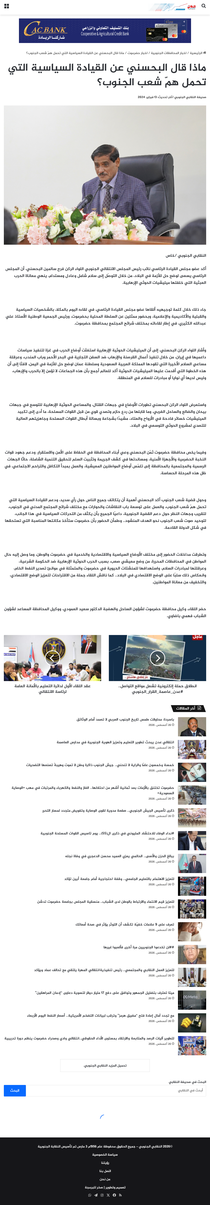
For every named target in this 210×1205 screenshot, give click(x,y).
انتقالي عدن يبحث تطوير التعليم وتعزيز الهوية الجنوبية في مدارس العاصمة (115, 742)
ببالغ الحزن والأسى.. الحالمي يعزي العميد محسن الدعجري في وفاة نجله (119, 856)
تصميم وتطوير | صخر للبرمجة (105, 1187)
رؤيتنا (105, 1163)
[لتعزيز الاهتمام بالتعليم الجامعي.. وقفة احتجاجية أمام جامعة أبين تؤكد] (192, 886)
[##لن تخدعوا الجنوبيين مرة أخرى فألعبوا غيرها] (192, 954)
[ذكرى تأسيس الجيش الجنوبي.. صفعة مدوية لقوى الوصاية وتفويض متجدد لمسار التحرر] (192, 817)
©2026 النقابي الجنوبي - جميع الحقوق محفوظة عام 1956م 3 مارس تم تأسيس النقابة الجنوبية (105, 1146)
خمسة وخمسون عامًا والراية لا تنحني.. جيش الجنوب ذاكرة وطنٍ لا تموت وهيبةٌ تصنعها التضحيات (100, 765)
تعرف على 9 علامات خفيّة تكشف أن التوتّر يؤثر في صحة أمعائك (125, 925)
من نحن (105, 1179)
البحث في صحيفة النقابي (187, 1082)
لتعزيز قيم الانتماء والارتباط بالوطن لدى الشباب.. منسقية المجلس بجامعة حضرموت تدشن (105, 902)
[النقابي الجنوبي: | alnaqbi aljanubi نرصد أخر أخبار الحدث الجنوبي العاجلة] (173, 7)
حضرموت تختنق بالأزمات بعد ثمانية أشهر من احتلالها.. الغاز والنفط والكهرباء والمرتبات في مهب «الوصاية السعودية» (93, 790)
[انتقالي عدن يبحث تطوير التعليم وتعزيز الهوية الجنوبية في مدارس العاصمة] (192, 749)
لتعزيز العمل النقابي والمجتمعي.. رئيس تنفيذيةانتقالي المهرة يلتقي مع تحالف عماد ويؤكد (104, 970)
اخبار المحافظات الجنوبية (168, 53)
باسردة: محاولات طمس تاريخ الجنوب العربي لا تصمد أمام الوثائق (125, 720)
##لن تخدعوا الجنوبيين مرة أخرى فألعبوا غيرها (138, 947)
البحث (14, 1091)
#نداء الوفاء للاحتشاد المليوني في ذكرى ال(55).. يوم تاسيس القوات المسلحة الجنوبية (107, 833)
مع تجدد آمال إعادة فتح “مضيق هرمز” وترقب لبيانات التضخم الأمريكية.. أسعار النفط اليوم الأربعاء (100, 1016)
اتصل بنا (105, 1171)
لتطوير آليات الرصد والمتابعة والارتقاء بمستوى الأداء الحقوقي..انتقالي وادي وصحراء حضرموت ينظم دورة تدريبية (89, 1038)
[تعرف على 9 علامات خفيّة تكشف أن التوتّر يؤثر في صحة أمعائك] (192, 931)
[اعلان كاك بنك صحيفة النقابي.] (105, 31)
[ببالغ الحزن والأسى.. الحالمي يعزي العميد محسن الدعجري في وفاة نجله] (192, 863)
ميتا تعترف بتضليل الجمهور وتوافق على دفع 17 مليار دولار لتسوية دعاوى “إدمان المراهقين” (104, 993)
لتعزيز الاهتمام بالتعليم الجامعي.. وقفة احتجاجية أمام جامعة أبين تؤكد (119, 879)
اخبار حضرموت (138, 53)
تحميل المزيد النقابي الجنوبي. (105, 1066)
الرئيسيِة (196, 53)
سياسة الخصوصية (105, 1155)
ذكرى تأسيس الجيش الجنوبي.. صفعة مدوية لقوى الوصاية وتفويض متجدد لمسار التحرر (108, 811)
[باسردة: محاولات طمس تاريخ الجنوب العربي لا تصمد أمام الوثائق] (192, 726)
